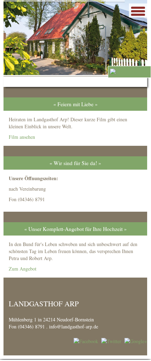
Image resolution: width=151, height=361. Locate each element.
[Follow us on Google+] (135, 340)
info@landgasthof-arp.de (73, 326)
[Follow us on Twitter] (111, 340)
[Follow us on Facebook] (86, 340)
